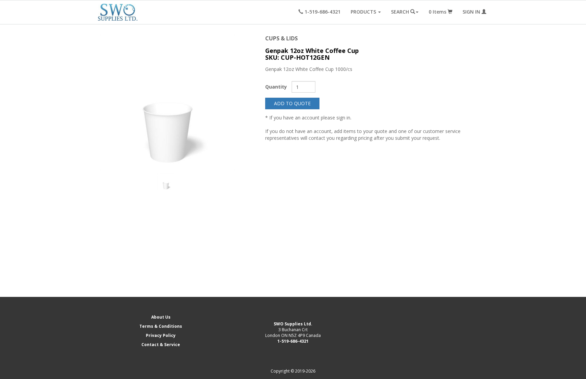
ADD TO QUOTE (292, 103)
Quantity (276, 86)
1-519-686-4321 (293, 341)
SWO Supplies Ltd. (293, 324)
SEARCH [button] (400, 11)
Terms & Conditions (160, 326)
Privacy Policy (161, 335)
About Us (161, 317)
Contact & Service (160, 344)
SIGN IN (472, 11)
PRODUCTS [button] (364, 11)
